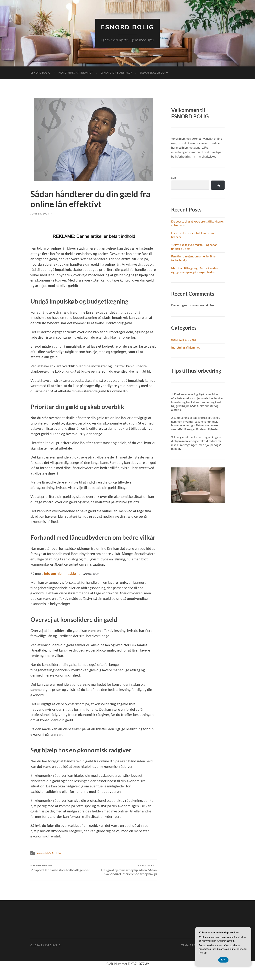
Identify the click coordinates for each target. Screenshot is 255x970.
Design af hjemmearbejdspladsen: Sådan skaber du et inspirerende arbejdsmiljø (129, 870)
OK (223, 959)
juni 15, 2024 (39, 213)
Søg (173, 177)
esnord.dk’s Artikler (116, 72)
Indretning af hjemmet (75, 72)
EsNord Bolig (127, 27)
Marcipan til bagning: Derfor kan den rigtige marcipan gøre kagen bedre (194, 270)
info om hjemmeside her (63, 573)
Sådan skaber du (152, 72)
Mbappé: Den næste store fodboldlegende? (59, 868)
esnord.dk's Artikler (49, 853)
